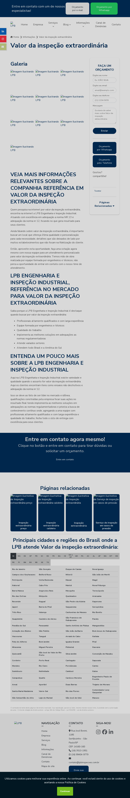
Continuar (65, 791)
